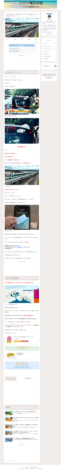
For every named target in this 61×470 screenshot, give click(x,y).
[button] (55, 66)
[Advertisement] (22, 62)
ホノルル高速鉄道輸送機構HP (10, 304)
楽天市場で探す (24, 341)
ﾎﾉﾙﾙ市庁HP (8, 186)
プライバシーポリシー (26, 467)
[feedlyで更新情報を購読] (29, 378)
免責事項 (31, 467)
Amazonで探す (17, 341)
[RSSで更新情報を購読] (30, 378)
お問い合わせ (36, 467)
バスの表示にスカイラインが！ (15, 48)
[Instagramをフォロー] (27, 378)
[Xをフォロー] (25, 378)
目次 (21, 45)
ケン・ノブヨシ (49, 20)
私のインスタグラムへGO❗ (24, 367)
